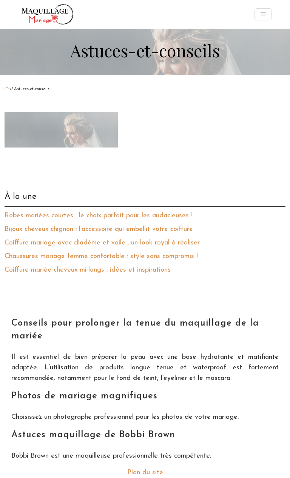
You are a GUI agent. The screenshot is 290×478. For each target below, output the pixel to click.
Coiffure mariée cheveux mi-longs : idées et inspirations (88, 270)
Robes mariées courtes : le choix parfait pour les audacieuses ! (99, 215)
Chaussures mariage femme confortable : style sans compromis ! (101, 256)
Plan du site (145, 472)
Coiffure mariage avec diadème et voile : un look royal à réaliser (102, 243)
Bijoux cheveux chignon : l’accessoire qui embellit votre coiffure (99, 229)
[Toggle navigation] (263, 14)
